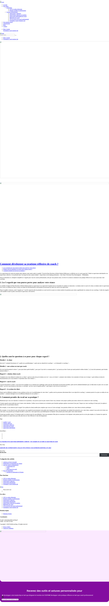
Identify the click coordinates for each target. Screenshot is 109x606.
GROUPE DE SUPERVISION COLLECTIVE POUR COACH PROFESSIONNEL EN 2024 (25, 448)
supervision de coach (8, 426)
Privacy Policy (7, 527)
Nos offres (5, 6)
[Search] (15, 35)
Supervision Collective (15, 13)
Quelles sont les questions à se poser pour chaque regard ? (17, 269)
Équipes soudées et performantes (18, 10)
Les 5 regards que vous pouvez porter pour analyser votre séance (19, 268)
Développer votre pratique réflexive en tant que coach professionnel (71, 595)
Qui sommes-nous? (8, 22)
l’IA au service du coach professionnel (19, 19)
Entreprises (9, 7)
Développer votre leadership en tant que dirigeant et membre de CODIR (26, 595)
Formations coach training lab (10, 30)
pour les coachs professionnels (10, 465)
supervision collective (8, 425)
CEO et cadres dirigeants (16, 9)
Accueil (5, 5)
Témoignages (6, 23)
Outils (7, 468)
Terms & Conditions (8, 528)
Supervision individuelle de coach (18, 16)
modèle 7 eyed (7, 422)
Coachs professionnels (12, 12)
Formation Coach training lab (10, 484)
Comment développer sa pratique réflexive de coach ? (29, 263)
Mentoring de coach (15, 18)
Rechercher (3, 452)
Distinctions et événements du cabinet (12, 463)
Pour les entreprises (8, 470)
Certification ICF (10, 466)
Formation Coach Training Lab (17, 20)
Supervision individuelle (9, 482)
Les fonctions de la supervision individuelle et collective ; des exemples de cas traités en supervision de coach (29, 441)
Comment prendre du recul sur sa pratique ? (14, 270)
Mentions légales (7, 513)
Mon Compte (6, 29)
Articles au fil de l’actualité (10, 462)
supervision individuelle (9, 427)
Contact (5, 26)
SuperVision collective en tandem (18, 15)
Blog (4, 25)
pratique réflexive (7, 423)
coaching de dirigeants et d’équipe (15, 472)
